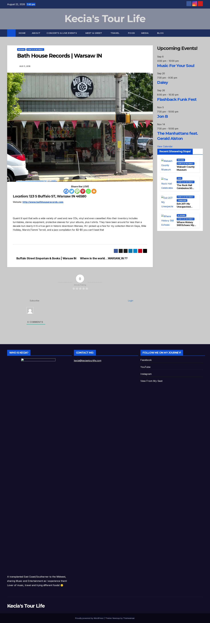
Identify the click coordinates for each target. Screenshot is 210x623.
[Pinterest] (82, 191)
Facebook (146, 360)
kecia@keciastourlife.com (87, 360)
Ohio (179, 178)
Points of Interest (35, 49)
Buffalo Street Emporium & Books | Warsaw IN (46, 258)
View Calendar (165, 146)
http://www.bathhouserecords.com (43, 202)
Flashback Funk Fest (176, 99)
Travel (115, 33)
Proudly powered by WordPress (89, 618)
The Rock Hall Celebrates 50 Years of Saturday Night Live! (187, 190)
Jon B (162, 116)
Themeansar (128, 618)
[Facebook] (66, 191)
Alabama (181, 215)
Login (130, 300)
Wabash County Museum (186, 168)
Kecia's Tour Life (104, 18)
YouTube (145, 367)
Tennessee (182, 200)
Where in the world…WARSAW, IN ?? (104, 258)
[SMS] (77, 191)
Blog (160, 33)
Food (131, 33)
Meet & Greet (94, 33)
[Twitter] (71, 191)
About (36, 33)
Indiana (21, 49)
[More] (93, 191)
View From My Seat (151, 381)
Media (145, 33)
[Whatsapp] (88, 191)
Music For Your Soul (175, 65)
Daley (162, 82)
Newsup (116, 618)
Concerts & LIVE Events (62, 33)
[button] (201, 33)
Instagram (146, 374)
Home (22, 33)
